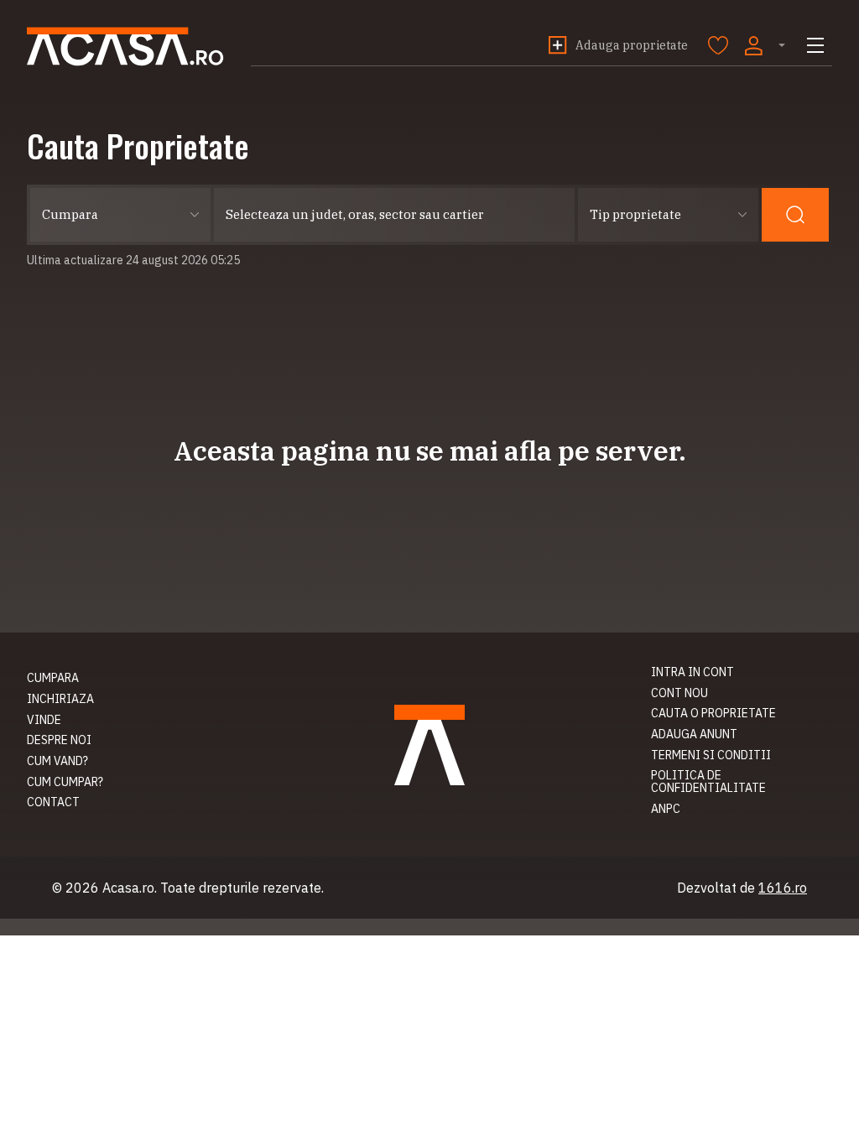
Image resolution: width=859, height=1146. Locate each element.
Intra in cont (692, 672)
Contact (53, 802)
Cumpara (53, 677)
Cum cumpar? (65, 781)
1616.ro (782, 887)
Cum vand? (57, 760)
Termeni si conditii (711, 755)
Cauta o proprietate (713, 713)
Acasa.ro (125, 46)
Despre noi (59, 740)
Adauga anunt (694, 734)
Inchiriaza (60, 698)
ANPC (665, 808)
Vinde (44, 719)
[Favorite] (718, 45)
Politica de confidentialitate (708, 781)
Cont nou (679, 693)
